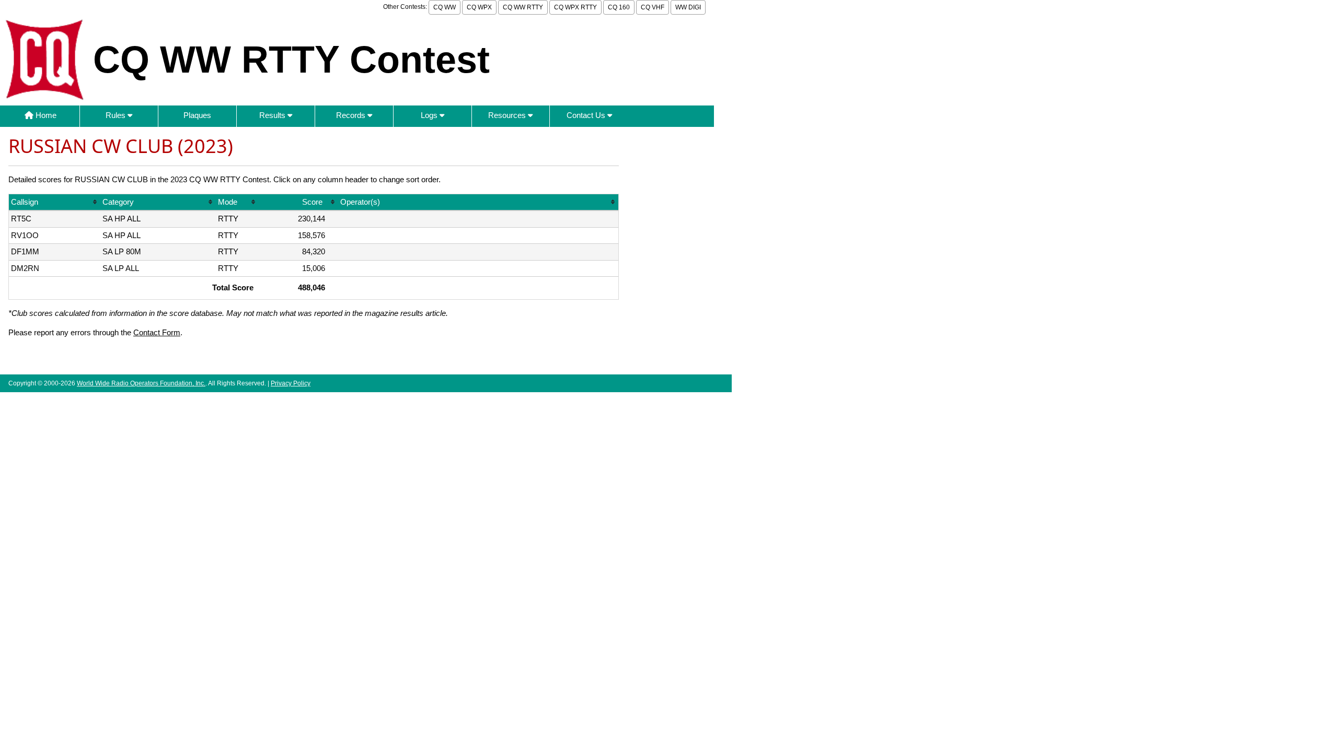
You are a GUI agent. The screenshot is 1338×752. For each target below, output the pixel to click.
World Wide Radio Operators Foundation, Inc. (141, 383)
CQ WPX (479, 7)
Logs (430, 115)
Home (44, 115)
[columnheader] (54, 203)
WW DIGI (688, 7)
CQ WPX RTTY (575, 7)
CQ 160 (619, 7)
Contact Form (156, 332)
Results (273, 115)
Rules (117, 115)
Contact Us (587, 115)
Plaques (197, 115)
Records (351, 115)
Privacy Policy (290, 383)
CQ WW (444, 7)
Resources (508, 115)
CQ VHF (652, 7)
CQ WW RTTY (523, 7)
